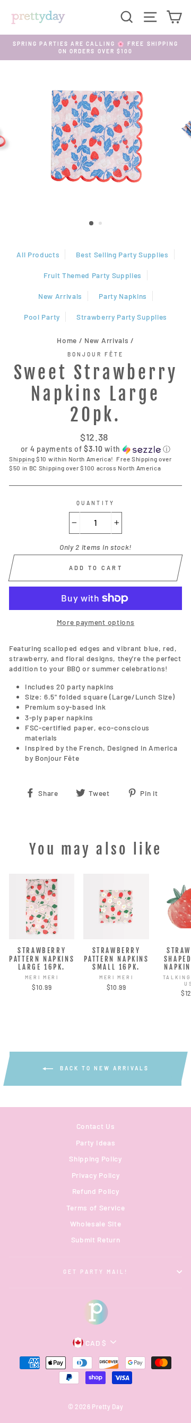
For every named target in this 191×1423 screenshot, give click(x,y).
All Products (37, 254)
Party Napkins (123, 295)
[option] (95, 47)
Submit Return (95, 1239)
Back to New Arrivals (103, 1067)
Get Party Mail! (95, 1271)
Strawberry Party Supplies (121, 316)
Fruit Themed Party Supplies (93, 275)
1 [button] (91, 223)
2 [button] (101, 224)
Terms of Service (95, 1207)
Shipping (21, 458)
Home (67, 340)
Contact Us (95, 1126)
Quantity (95, 503)
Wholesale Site (95, 1223)
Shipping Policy (95, 1158)
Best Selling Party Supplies (122, 254)
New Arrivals (60, 295)
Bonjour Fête (95, 354)
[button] (95, 449)
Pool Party (42, 316)
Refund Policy (95, 1191)
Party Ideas (95, 1142)
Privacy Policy (96, 1175)
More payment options (96, 622)
